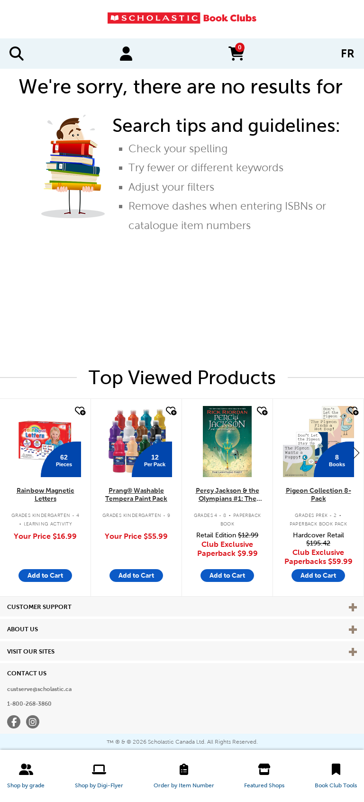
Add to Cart (45, 575)
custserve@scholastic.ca (39, 689)
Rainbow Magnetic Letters (45, 494)
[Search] (16, 53)
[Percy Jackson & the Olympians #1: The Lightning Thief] (227, 441)
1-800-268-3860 (29, 704)
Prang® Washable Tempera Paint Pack (136, 494)
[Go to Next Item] (356, 452)
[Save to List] (79, 411)
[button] (26, 776)
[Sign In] (126, 54)
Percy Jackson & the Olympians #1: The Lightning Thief (227, 495)
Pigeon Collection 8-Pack (318, 494)
